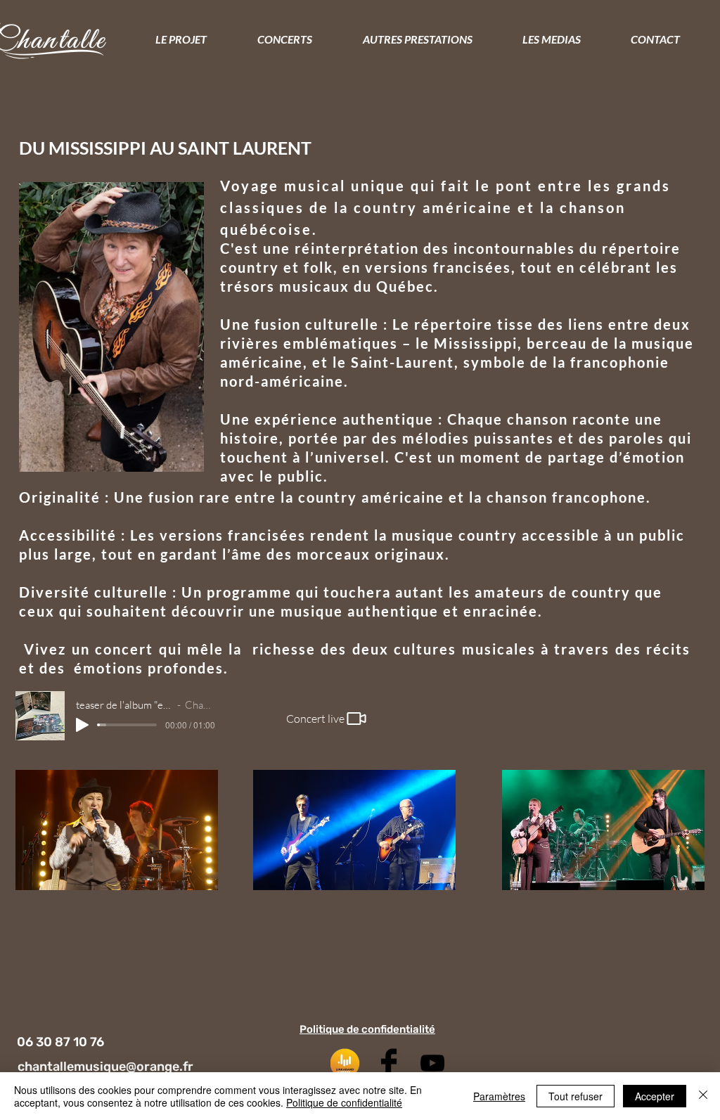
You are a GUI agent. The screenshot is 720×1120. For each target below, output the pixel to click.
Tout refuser (575, 1096)
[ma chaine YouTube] (432, 1063)
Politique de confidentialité (344, 1102)
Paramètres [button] (499, 1096)
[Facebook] (389, 1063)
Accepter (654, 1096)
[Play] (82, 725)
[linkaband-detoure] (345, 1063)
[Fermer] (703, 1096)
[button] (417, 39)
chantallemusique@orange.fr (105, 1066)
